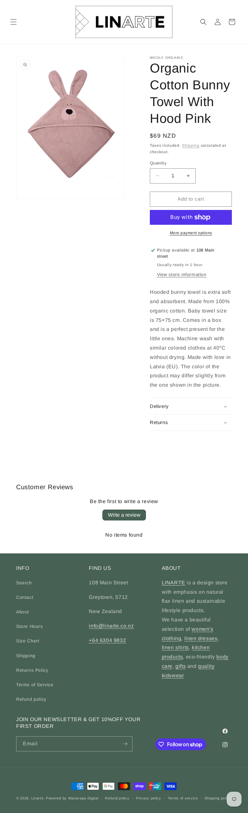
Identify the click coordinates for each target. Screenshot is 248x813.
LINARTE (173, 582)
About (22, 611)
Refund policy (31, 699)
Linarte (37, 798)
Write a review (124, 515)
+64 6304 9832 (107, 640)
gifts (180, 666)
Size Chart (27, 640)
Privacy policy (148, 798)
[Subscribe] (125, 743)
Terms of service (183, 798)
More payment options (191, 233)
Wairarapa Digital (83, 798)
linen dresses (201, 638)
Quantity (158, 163)
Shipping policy (217, 798)
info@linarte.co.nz (111, 626)
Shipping (191, 145)
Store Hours (29, 626)
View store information (182, 274)
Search (24, 582)
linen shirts (175, 647)
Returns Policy (32, 670)
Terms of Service (35, 684)
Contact (24, 597)
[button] (13, 22)
